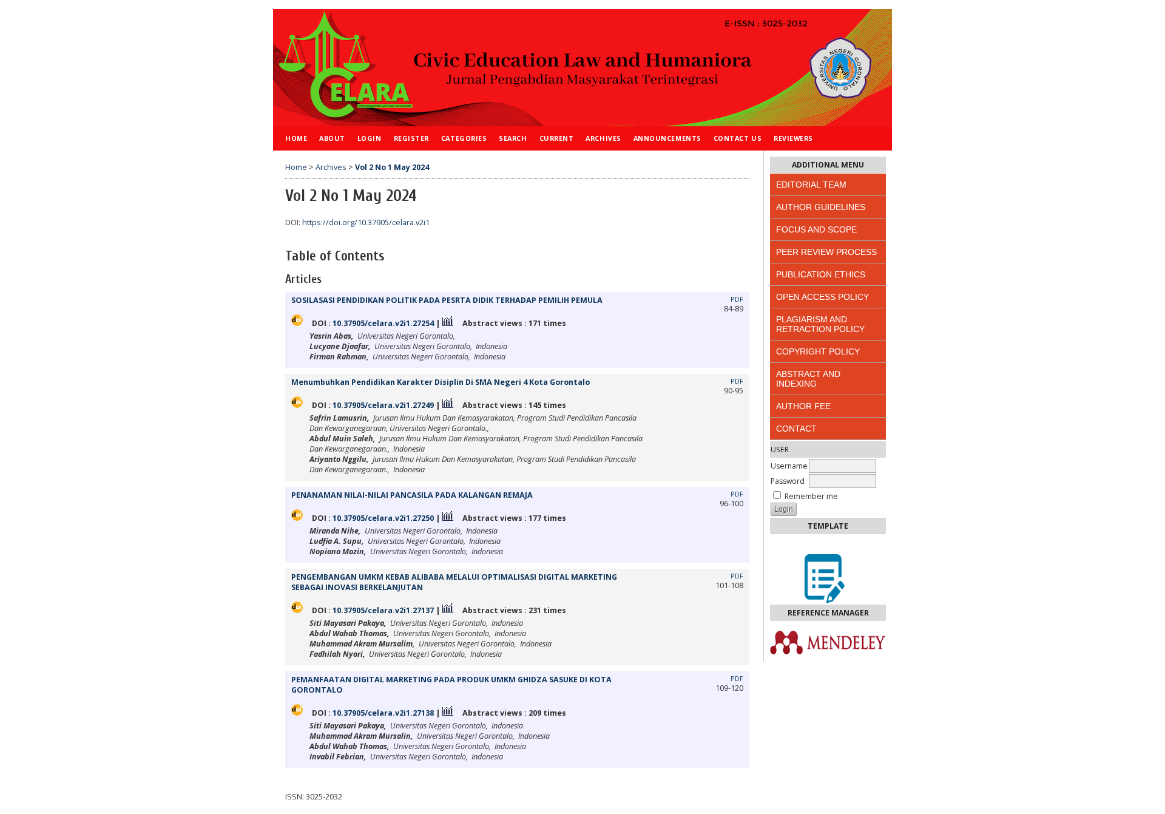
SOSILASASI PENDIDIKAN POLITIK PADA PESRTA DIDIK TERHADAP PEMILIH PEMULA (447, 300)
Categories (464, 138)
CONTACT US (737, 138)
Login (369, 138)
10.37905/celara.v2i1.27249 (383, 405)
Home (296, 138)
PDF (737, 299)
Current (556, 138)
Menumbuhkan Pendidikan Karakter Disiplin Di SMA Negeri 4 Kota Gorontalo (440, 382)
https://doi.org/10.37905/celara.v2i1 (366, 222)
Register (411, 138)
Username (789, 466)
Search (513, 138)
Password (788, 481)
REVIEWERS (793, 138)
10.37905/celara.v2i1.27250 (383, 518)
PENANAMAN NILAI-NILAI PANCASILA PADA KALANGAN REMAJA (412, 495)
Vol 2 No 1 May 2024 (392, 167)
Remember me (811, 496)
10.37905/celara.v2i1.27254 (383, 323)
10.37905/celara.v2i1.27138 (383, 713)
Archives (603, 138)
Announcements (667, 138)
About (332, 138)
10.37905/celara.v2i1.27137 (383, 610)
